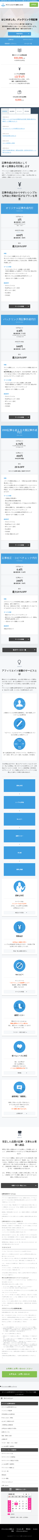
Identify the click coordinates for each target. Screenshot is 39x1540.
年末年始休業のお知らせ (9, 135)
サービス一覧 (28, 43)
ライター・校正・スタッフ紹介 (10, 1442)
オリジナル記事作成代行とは (9, 1407)
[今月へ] (26, 1494)
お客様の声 (19, 1113)
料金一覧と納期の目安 (19, 951)
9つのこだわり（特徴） (8, 1417)
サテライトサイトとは (7, 1453)
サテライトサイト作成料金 (8, 1457)
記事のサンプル (6, 1432)
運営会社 (4, 1475)
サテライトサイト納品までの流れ (10, 1460)
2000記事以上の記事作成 (8, 1414)
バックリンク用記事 (7, 1410)
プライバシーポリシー (7, 1482)
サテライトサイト (28, 39)
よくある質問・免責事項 (8, 1446)
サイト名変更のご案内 (9, 143)
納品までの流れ (19, 912)
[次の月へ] (29, 1494)
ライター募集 (5, 1478)
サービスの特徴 (19, 991)
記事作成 (10, 39)
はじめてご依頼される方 (8, 1421)
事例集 (19, 1073)
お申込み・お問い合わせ (19, 1374)
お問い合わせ (5, 1485)
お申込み (33, 4)
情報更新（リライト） (11, 43)
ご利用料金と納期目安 (7, 1425)
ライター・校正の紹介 (19, 1032)
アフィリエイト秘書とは (8, 1467)
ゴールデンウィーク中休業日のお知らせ (14, 128)
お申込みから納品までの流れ (9, 1428)
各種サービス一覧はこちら (19, 1185)
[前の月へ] (23, 1494)
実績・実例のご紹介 (7, 1435)
